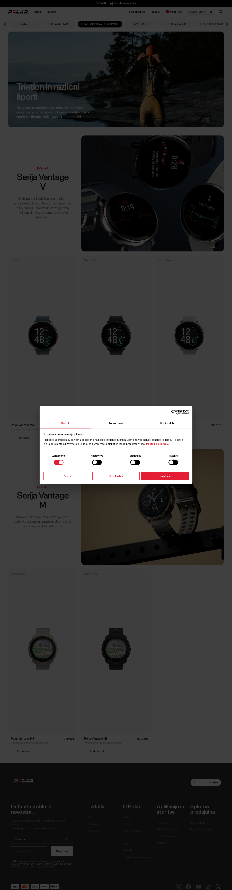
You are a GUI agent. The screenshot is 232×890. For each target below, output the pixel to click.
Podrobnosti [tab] (116, 423)
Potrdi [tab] (65, 423)
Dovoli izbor (116, 475)
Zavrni (67, 475)
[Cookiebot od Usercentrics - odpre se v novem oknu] (174, 412)
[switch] (97, 462)
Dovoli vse (165, 475)
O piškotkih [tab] (167, 423)
